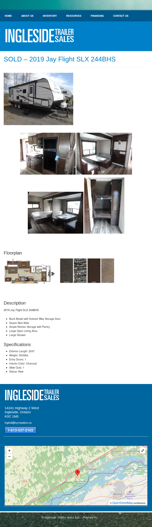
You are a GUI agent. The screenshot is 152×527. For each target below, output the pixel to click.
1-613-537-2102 (20, 430)
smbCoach (104, 517)
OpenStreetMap (122, 503)
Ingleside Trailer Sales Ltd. (39, 37)
